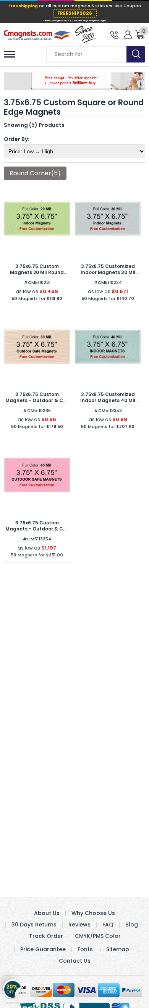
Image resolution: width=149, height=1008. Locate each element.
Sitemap (117, 949)
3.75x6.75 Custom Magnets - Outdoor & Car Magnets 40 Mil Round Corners (36, 531)
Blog (131, 924)
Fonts (85, 949)
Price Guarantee (43, 949)
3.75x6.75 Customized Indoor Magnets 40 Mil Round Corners (107, 400)
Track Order (46, 936)
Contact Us (75, 961)
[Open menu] (9, 54)
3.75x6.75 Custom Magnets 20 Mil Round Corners (37, 272)
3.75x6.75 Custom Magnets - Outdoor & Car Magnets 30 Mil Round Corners (36, 403)
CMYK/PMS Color (98, 936)
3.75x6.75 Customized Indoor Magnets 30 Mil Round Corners (108, 272)
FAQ (107, 924)
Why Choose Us (93, 913)
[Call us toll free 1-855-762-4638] (114, 34)
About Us (47, 913)
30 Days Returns (34, 924)
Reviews (79, 924)
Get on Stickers (12, 990)
